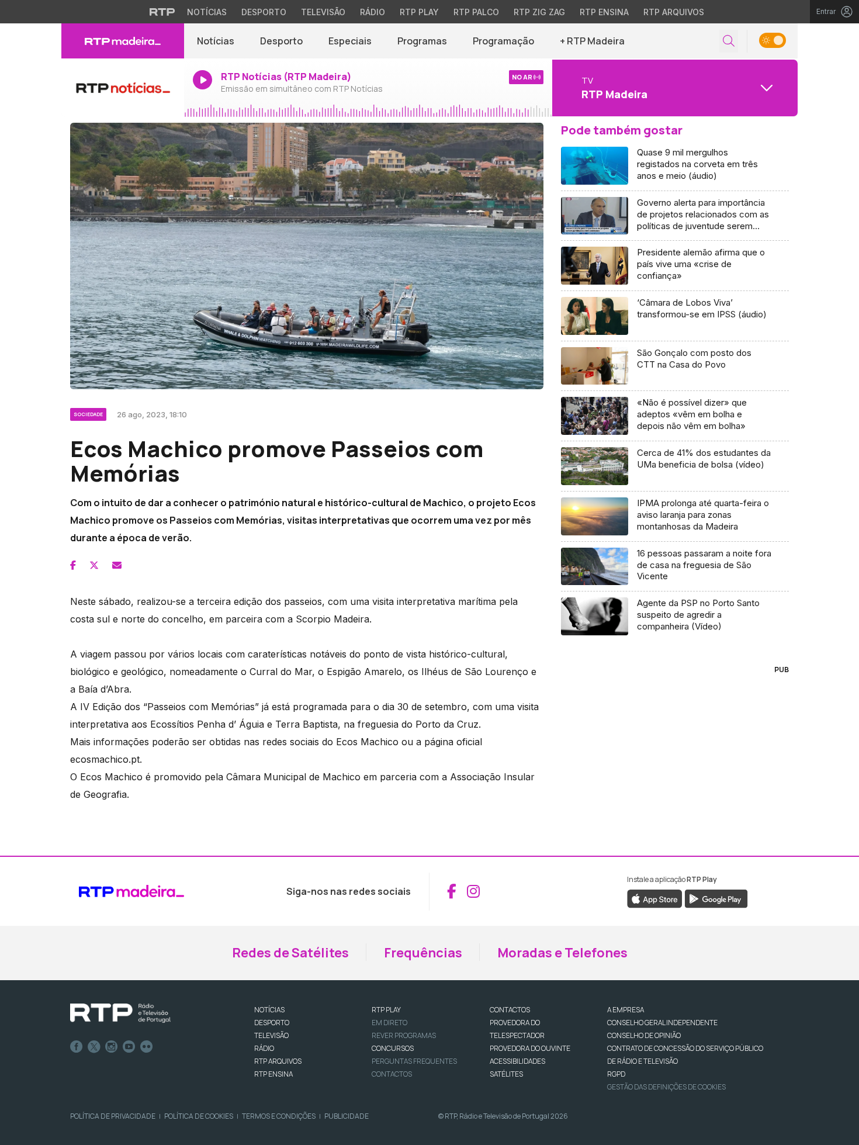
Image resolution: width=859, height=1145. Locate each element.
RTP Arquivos (673, 12)
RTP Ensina (604, 12)
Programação (503, 40)
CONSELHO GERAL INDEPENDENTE (662, 1023)
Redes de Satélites (290, 952)
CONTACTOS (510, 1010)
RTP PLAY (386, 1010)
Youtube (129, 1046)
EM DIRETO (389, 1023)
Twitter (94, 1046)
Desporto (263, 12)
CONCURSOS (393, 1048)
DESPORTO (271, 1023)
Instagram (111, 1046)
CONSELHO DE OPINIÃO (644, 1035)
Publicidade (346, 1116)
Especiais (350, 40)
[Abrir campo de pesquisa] (728, 41)
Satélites (506, 1074)
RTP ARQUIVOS (278, 1061)
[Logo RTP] (120, 1013)
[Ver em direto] (122, 87)
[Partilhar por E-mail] (117, 565)
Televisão (323, 12)
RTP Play (419, 12)
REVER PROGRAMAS (404, 1035)
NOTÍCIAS (269, 1010)
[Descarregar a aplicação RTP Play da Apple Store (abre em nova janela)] (655, 897)
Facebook (76, 1046)
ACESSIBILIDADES (517, 1061)
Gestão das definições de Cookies (666, 1087)
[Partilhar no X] (94, 565)
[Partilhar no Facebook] (73, 565)
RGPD (616, 1074)
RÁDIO (264, 1048)
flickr (146, 1046)
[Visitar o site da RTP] (162, 11)
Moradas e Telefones (562, 952)
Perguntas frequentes (414, 1061)
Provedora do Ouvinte (530, 1048)
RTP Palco (476, 12)
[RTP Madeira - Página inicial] (122, 40)
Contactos (392, 1074)
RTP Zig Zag (539, 12)
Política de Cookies (198, 1116)
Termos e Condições (279, 1116)
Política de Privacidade (112, 1116)
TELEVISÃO (271, 1035)
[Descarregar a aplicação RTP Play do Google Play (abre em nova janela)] (716, 897)
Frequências (423, 952)
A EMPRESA (625, 1010)
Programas (422, 40)
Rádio (372, 12)
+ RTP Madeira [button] (592, 40)
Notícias (207, 12)
